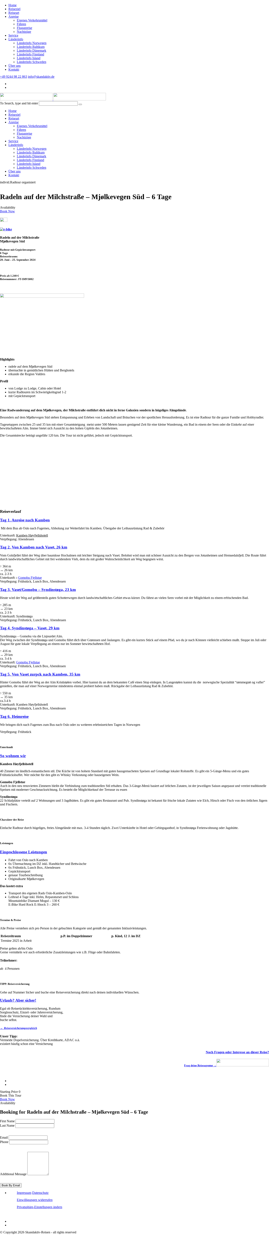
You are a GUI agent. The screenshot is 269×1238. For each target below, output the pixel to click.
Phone (4, 1142)
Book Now (7, 211)
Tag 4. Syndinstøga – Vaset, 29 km (29, 628)
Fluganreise (24, 28)
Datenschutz (40, 1193)
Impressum (24, 1193)
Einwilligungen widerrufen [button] (35, 1200)
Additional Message (13, 1174)
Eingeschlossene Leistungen (23, 852)
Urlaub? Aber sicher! (18, 1000)
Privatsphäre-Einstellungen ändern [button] (39, 1207)
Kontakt (13, 69)
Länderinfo (15, 39)
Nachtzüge (24, 31)
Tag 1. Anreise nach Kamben (25, 520)
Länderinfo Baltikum (31, 47)
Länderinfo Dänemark (31, 50)
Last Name (7, 1125)
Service (13, 35)
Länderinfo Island (28, 58)
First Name (7, 1121)
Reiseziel (14, 9)
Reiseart (13, 12)
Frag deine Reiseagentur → (200, 1065)
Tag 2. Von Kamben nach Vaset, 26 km (33, 547)
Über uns (14, 65)
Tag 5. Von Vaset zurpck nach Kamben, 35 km (40, 674)
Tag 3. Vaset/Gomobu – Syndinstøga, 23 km (38, 589)
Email (4, 1137)
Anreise (13, 16)
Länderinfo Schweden (31, 62)
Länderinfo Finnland (30, 54)
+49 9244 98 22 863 (13, 76)
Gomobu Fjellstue (30, 577)
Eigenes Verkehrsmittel (32, 20)
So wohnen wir (13, 756)
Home (12, 5)
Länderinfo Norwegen (31, 43)
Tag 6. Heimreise (14, 716)
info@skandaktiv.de (41, 76)
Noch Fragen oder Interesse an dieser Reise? (237, 1052)
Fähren (21, 24)
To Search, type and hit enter (19, 103)
